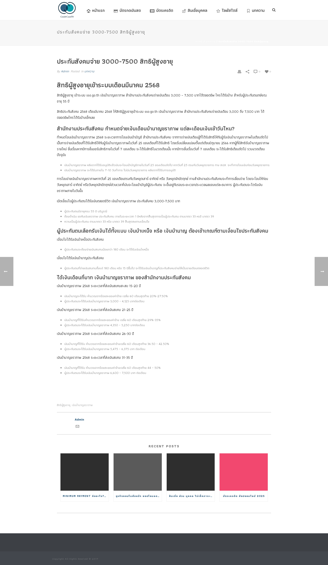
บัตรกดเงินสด (130, 10)
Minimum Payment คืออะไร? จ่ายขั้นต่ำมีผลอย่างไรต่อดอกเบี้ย (86, 496)
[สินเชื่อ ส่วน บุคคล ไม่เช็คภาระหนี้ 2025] (191, 472)
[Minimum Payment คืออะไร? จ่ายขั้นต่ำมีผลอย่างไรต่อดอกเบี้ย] (84, 472)
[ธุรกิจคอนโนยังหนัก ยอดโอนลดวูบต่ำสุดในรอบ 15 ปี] (138, 472)
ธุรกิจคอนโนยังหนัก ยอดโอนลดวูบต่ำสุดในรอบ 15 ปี (139, 496)
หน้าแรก (98, 10)
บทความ (258, 10)
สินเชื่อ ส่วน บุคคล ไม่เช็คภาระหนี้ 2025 (192, 496)
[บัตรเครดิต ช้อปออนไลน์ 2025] (244, 472)
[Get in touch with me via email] (77, 427)
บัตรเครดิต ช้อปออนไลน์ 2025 (244, 496)
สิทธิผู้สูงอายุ (63, 405)
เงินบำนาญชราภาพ (82, 405)
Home (199, 41)
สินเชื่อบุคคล (197, 10)
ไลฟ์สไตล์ (229, 10)
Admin (65, 71)
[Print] (239, 71)
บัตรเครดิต (164, 10)
